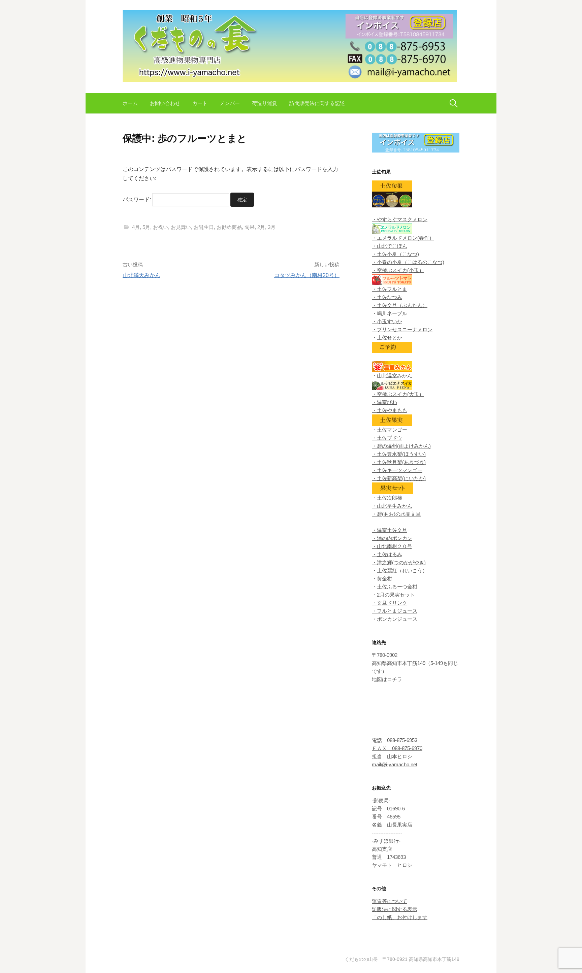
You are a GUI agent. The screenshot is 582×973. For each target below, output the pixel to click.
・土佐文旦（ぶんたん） (399, 305)
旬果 (250, 227)
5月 (146, 227)
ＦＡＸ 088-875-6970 (397, 748)
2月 (261, 227)
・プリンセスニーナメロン (402, 329)
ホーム (130, 103)
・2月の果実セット (393, 595)
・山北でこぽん (389, 246)
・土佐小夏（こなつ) (395, 254)
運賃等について (389, 901)
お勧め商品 (229, 227)
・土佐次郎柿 (387, 498)
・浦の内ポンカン (392, 538)
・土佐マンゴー (389, 430)
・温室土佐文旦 (389, 530)
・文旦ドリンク (389, 603)
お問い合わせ (165, 103)
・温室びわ (384, 402)
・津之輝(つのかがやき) (399, 562)
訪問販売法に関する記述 (317, 103)
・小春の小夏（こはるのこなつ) (408, 262)
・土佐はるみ (387, 554)
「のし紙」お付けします (399, 917)
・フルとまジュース (394, 611)
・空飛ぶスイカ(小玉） (398, 270)
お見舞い (181, 227)
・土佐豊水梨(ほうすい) (399, 454)
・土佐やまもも (389, 410)
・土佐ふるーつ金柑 (394, 587)
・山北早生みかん (392, 506)
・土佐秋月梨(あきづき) (399, 462)
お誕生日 (204, 227)
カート (199, 103)
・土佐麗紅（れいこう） (399, 570)
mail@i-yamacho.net (394, 764)
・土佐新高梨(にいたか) (399, 478)
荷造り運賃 (264, 103)
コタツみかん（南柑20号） (307, 275)
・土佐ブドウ (387, 438)
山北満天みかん (141, 275)
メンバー (230, 103)
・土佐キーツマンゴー (397, 470)
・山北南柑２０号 (392, 546)
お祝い (160, 227)
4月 (136, 227)
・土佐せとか (387, 337)
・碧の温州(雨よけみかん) (401, 446)
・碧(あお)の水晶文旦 (396, 514)
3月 (272, 227)
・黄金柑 (382, 578)
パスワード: (137, 199)
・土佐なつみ (387, 297)
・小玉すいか (387, 321)
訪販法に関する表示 (394, 909)
